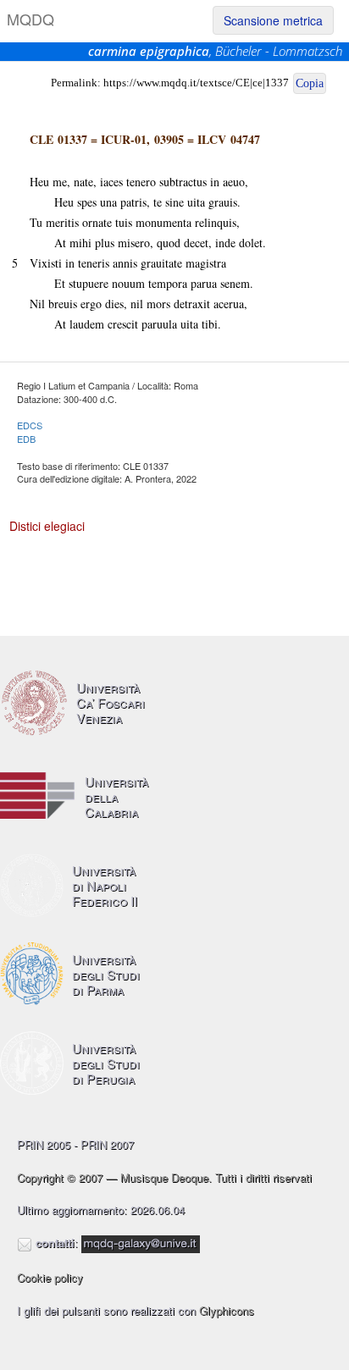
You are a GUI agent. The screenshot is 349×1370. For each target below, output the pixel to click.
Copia (310, 83)
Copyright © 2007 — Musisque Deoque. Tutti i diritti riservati (164, 1177)
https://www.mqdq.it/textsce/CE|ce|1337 (196, 82)
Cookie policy (50, 1277)
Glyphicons (226, 1310)
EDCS (29, 425)
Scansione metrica (273, 20)
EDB (26, 438)
